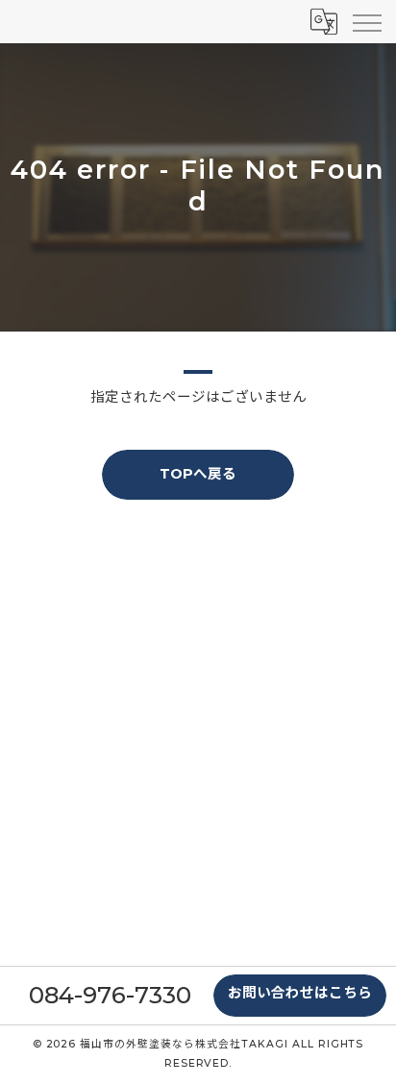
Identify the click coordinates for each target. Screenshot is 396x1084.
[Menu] (366, 21)
